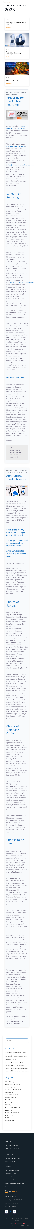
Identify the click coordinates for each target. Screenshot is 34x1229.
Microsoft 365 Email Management (14, 1183)
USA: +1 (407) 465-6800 (11, 1197)
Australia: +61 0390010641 (12, 1203)
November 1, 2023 (12, 470)
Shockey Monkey (10, 1113)
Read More (9, 28)
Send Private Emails (10, 1155)
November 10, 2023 (13, 92)
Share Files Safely (10, 1161)
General (23, 92)
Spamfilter (8, 1115)
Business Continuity (11, 1084)
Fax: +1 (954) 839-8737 (11, 1206)
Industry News (11, 94)
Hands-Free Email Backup (12, 1149)
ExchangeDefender (13, 472)
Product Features (11, 1107)
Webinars (8, 1120)
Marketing (8, 1100)
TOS (17, 1225)
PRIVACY (23, 1225)
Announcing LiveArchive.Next (17, 477)
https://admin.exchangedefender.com (20, 165)
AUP (28, 1225)
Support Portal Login (10, 1180)
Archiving (23, 470)
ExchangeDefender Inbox (16, 146)
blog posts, (20, 128)
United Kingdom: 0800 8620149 (13, 1200)
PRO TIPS (7, 1105)
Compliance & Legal (10, 1174)
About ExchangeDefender (12, 1171)
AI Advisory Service (10, 1186)
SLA (13, 1225)
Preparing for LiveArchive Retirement (15, 101)
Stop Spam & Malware (11, 1145)
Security (7, 1110)
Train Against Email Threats (12, 1158)
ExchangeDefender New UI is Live (16, 1053)
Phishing (7, 1102)
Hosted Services (10, 1095)
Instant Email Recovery (11, 1152)
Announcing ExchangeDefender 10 (17, 1056)
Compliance (9, 1087)
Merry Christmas (11, 1059)
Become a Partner (10, 1177)
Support (7, 1118)
